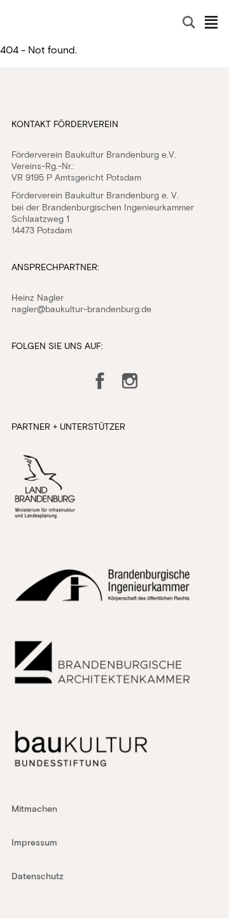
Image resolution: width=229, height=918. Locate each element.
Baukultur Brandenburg (40, 22)
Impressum (34, 842)
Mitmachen (34, 808)
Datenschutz (37, 875)
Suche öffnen (189, 22)
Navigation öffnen (211, 22)
